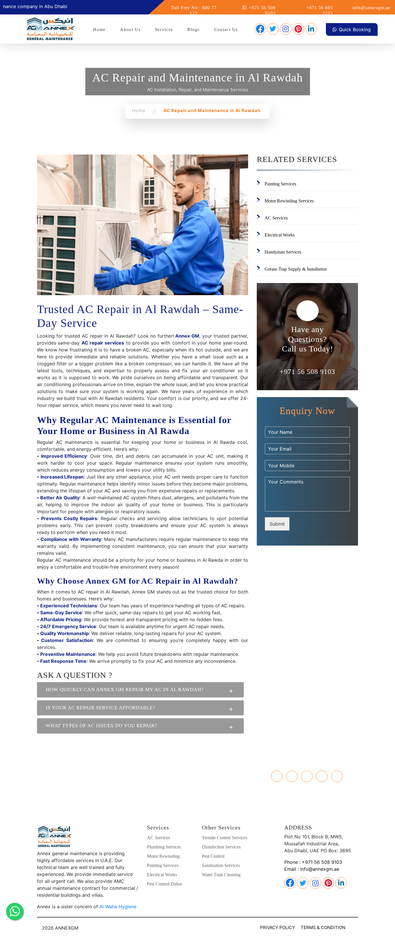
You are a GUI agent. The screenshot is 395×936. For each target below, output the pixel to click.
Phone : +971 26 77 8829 (87, 774)
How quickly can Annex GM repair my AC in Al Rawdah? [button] (125, 689)
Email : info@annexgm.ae (311, 869)
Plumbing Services (164, 846)
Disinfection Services (221, 846)
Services (164, 29)
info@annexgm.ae (371, 7)
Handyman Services (283, 252)
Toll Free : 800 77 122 (87, 788)
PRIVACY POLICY (277, 927)
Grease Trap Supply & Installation (296, 269)
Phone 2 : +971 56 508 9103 (88, 781)
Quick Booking (355, 29)
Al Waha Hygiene (117, 906)
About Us (130, 29)
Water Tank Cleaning (221, 874)
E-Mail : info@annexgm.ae (87, 795)
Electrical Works (280, 234)
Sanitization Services (221, 865)
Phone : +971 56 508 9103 (313, 862)
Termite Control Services (224, 837)
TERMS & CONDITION (323, 927)
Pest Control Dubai (164, 883)
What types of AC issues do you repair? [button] (101, 725)
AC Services (276, 217)
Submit (277, 524)
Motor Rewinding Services (289, 200)
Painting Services (280, 183)
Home (99, 29)
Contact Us (226, 29)
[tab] (140, 689)
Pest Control (213, 856)
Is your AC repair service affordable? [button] (101, 707)
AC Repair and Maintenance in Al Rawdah (212, 110)
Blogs (193, 29)
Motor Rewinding (163, 856)
